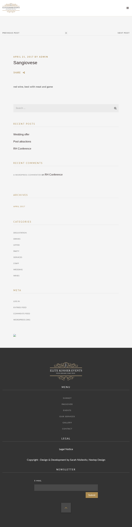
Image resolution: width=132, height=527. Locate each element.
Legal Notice (66, 449)
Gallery (67, 423)
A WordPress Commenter (27, 175)
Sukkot (67, 398)
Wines (16, 276)
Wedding (18, 270)
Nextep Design (97, 460)
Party (16, 251)
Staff (16, 263)
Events (67, 410)
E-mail (38, 481)
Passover (67, 404)
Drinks (16, 239)
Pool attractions (22, 141)
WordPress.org (21, 320)
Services (17, 257)
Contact (67, 429)
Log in (16, 301)
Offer (16, 245)
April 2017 (19, 206)
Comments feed (21, 314)
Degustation (20, 233)
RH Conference (22, 148)
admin (43, 57)
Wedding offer (21, 134)
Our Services (67, 416)
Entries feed (19, 307)
